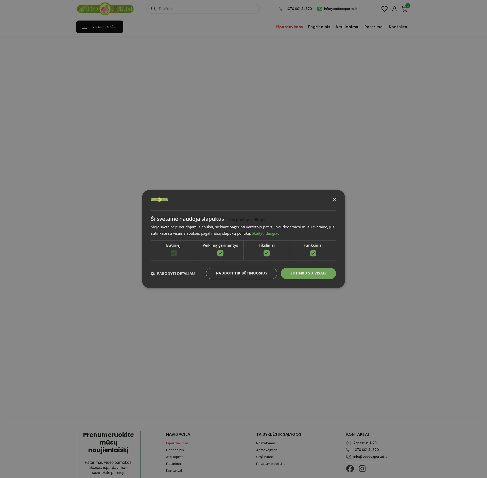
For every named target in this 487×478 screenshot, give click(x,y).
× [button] (334, 200)
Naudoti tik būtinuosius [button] (241, 273)
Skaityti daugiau (266, 233)
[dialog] (243, 239)
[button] (173, 273)
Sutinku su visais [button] (308, 273)
